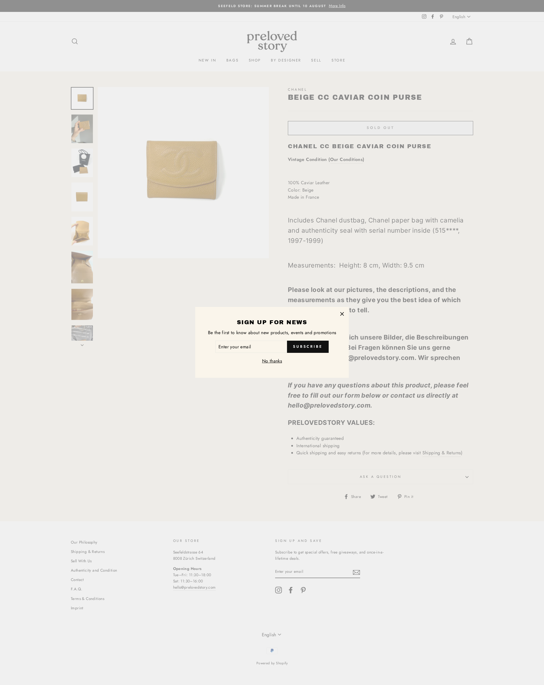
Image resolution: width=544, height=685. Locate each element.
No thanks (272, 361)
